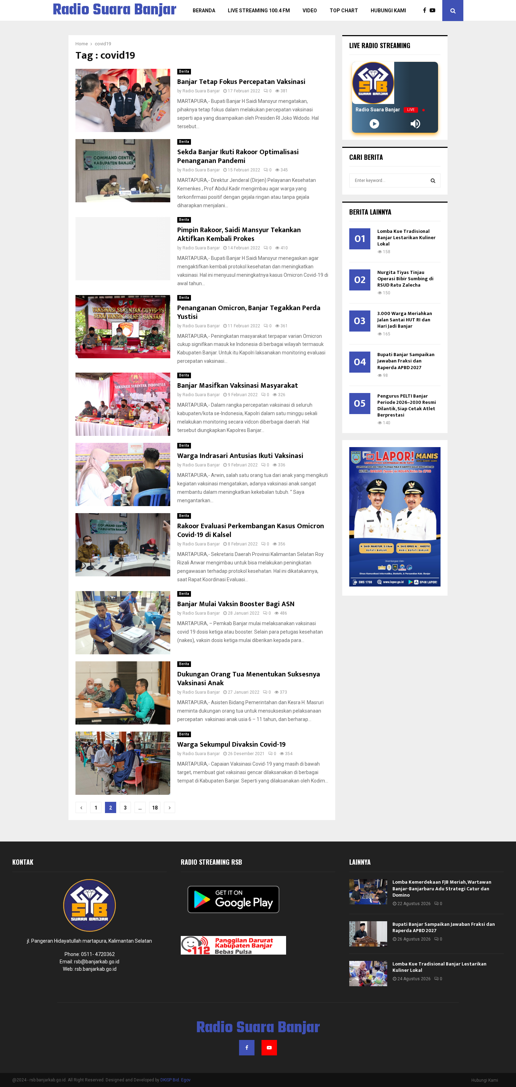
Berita (184, 71)
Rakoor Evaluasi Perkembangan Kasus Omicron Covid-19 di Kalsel (250, 530)
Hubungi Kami (388, 10)
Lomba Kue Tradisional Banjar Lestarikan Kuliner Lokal (406, 237)
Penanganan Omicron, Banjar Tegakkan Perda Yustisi (248, 312)
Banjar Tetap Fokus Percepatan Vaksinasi (241, 82)
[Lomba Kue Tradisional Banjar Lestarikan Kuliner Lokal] (368, 973)
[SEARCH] (433, 180)
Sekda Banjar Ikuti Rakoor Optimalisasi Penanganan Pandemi (238, 156)
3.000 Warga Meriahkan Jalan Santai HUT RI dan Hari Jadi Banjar (404, 319)
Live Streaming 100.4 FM (259, 10)
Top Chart (344, 10)
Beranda (204, 10)
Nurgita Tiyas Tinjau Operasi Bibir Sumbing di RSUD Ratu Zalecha (405, 278)
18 (155, 808)
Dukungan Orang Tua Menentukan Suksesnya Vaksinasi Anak (248, 678)
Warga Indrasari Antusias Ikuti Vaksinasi (240, 456)
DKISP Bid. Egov (175, 1080)
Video (310, 10)
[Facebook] (426, 10)
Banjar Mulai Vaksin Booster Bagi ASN (236, 604)
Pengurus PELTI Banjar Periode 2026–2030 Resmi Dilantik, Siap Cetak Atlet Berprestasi (406, 405)
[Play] (374, 124)
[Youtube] (434, 10)
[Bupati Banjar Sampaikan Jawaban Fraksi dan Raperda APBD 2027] (368, 934)
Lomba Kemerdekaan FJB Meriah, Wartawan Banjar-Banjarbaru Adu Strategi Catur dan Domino (441, 888)
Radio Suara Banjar (115, 10)
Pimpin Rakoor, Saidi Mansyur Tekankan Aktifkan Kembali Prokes (239, 234)
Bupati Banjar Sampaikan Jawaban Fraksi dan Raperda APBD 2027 (406, 361)
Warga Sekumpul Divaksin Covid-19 (231, 745)
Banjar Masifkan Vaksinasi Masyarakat (237, 386)
